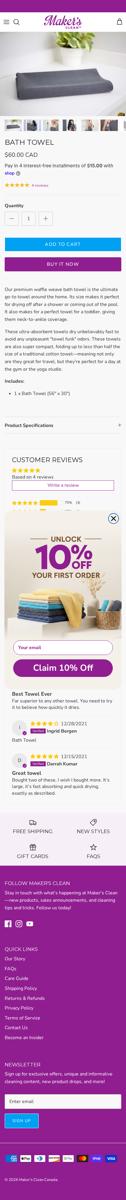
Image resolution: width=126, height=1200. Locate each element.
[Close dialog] (113, 518)
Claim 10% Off (63, 668)
